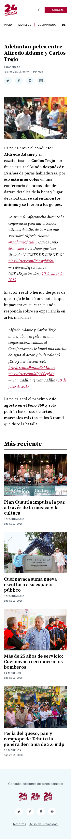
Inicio (8, 24)
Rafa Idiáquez (14, 519)
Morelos (24, 24)
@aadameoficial (21, 242)
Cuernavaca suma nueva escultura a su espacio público (30, 584)
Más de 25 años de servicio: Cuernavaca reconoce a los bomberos (33, 661)
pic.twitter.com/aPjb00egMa (31, 374)
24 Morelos (12, 673)
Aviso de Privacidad (43, 824)
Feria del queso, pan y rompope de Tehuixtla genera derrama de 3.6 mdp (34, 739)
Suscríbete (56, 10)
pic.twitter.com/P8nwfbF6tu (31, 261)
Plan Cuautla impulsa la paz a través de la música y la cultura (34, 507)
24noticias (12, 67)
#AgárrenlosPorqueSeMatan (31, 367)
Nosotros (19, 824)
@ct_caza (16, 248)
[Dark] (39, 10)
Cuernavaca (47, 24)
